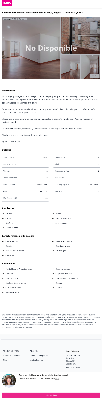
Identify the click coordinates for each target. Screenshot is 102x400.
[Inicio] (7, 4)
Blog (5, 360)
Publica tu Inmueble (11, 355)
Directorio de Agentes (39, 355)
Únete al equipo (36, 360)
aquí (57, 379)
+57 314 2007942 (73, 367)
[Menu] (96, 4)
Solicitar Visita (51, 395)
